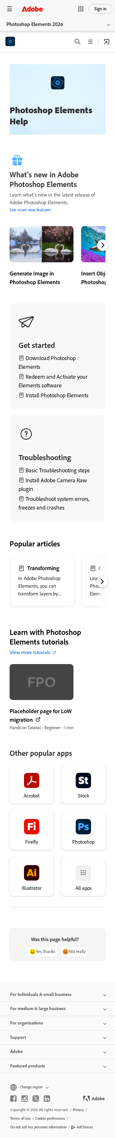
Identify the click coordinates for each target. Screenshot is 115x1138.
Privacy (78, 1110)
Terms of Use (20, 1118)
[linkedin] (47, 1098)
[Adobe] (32, 9)
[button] (81, 9)
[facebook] (13, 1098)
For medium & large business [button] (38, 1008)
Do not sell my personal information (38, 1127)
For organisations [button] (26, 1023)
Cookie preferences (50, 1118)
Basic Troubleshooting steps (58, 470)
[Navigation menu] (9, 9)
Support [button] (18, 1037)
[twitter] (36, 1098)
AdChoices (85, 1127)
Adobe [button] (16, 1051)
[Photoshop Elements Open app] (106, 41)
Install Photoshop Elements (56, 395)
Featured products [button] (27, 1066)
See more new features (30, 210)
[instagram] (24, 1098)
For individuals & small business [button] (41, 994)
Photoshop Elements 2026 (34, 24)
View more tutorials (30, 652)
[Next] (102, 245)
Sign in (100, 9)
